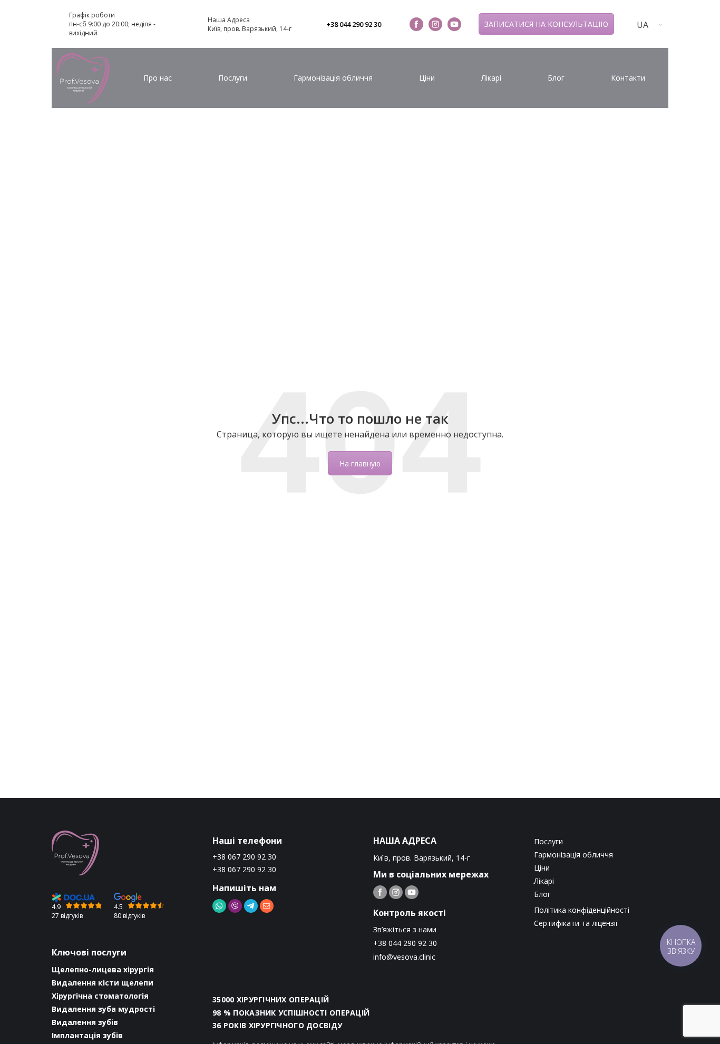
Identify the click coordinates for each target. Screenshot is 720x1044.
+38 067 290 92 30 (244, 857)
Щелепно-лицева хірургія (103, 969)
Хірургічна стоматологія (100, 996)
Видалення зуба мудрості (103, 1009)
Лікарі (491, 78)
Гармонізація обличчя (333, 78)
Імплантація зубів (87, 1035)
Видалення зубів (85, 1022)
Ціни (427, 78)
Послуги (232, 78)
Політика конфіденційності (581, 910)
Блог (556, 78)
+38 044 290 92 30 (353, 24)
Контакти (628, 78)
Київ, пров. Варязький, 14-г (249, 28)
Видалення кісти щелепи (102, 983)
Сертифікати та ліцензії (576, 923)
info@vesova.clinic (404, 957)
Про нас (157, 78)
